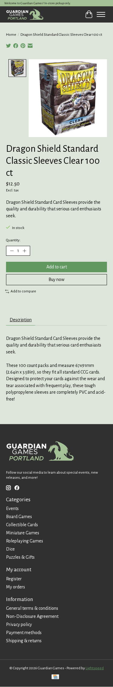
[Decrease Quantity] (12, 251)
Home (11, 34)
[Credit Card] (55, 677)
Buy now (56, 279)
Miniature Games (22, 532)
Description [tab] (21, 319)
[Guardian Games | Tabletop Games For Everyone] (24, 14)
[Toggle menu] (101, 14)
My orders (15, 587)
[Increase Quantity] (24, 251)
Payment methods (24, 632)
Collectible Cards (22, 524)
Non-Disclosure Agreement (32, 616)
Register (14, 578)
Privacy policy (19, 624)
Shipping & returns (24, 640)
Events (12, 508)
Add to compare (23, 291)
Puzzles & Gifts (20, 557)
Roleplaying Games (24, 541)
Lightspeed (95, 668)
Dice (10, 549)
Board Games (19, 516)
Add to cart (56, 266)
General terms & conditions (32, 608)
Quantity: (13, 240)
